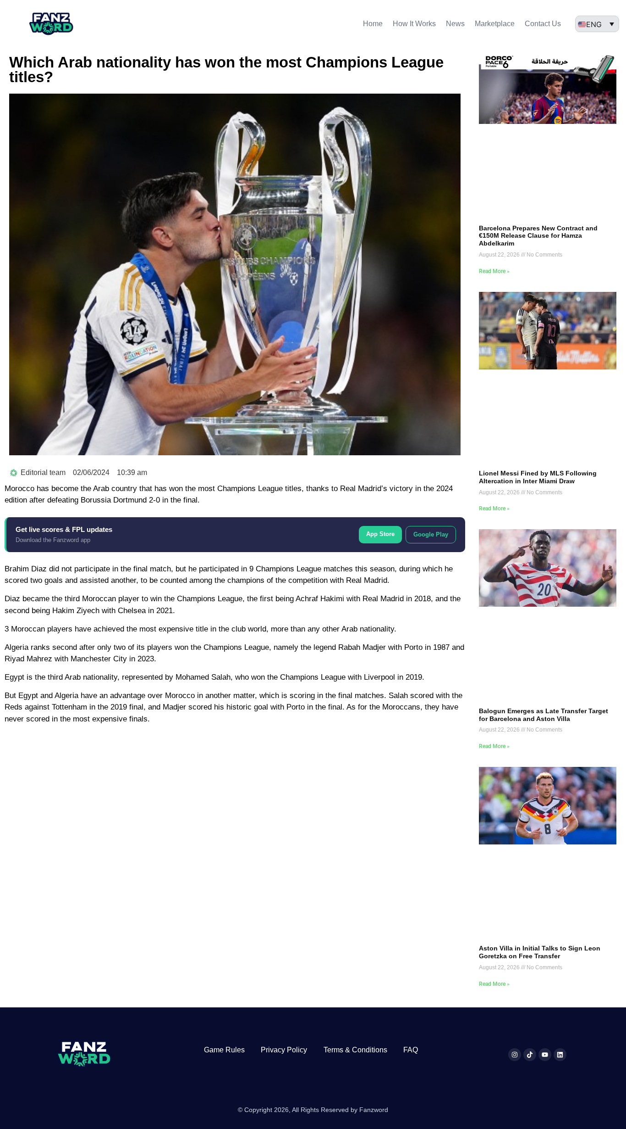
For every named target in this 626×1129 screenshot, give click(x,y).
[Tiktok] (529, 1054)
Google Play (430, 534)
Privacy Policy (284, 1050)
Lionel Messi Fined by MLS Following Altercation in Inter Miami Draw (538, 477)
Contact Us (543, 24)
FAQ (410, 1050)
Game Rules (224, 1050)
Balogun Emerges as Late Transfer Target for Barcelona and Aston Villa (543, 714)
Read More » (494, 271)
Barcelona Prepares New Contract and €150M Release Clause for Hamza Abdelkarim (538, 235)
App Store (380, 534)
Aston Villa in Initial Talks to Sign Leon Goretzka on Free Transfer (539, 952)
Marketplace (495, 24)
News (455, 24)
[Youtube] (544, 1054)
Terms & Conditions (355, 1050)
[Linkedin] (560, 1054)
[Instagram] (514, 1054)
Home (373, 24)
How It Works (414, 24)
